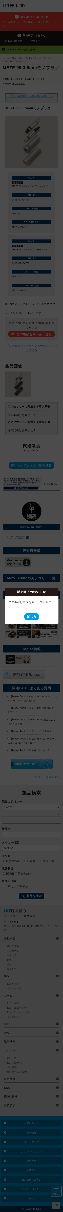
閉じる (31, 616)
